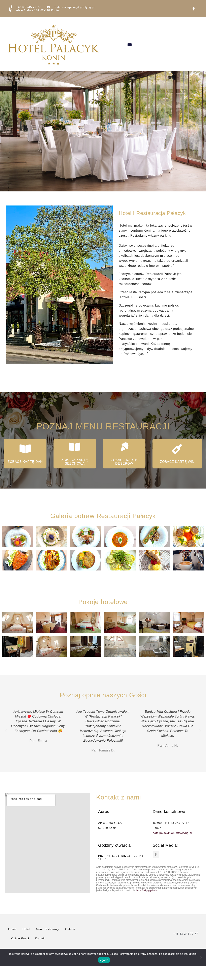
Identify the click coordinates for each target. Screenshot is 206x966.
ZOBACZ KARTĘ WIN (177, 461)
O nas (12, 929)
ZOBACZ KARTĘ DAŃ (25, 461)
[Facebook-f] (156, 854)
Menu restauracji (47, 929)
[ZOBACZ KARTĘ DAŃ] (25, 449)
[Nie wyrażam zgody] (201, 957)
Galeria (70, 929)
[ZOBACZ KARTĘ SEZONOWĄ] (75, 447)
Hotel (26, 929)
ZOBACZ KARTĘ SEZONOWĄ (74, 461)
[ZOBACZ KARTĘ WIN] (177, 449)
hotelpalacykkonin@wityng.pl (172, 832)
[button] (129, 44)
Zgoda (104, 960)
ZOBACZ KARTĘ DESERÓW (124, 461)
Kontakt (40, 938)
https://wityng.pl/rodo (146, 890)
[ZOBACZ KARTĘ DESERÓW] (124, 447)
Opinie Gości (20, 938)
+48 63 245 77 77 (185, 933)
